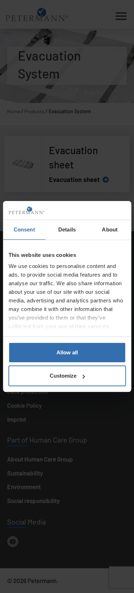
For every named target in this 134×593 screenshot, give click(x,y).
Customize (63, 376)
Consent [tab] (24, 229)
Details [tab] (67, 229)
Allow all (67, 352)
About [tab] (110, 229)
